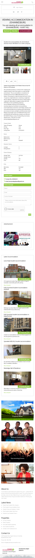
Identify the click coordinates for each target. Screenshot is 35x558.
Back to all (7, 31)
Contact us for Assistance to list (10, 528)
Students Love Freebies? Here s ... (10, 513)
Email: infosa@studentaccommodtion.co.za (10, 542)
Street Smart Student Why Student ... (11, 505)
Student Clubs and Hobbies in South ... (11, 509)
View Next (15, 31)
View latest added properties (9, 524)
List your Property (7, 520)
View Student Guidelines (8, 526)
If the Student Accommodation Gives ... (11, 507)
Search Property (6, 522)
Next (29, 70)
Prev (6, 70)
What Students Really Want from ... (10, 511)
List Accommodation (25, 31)
